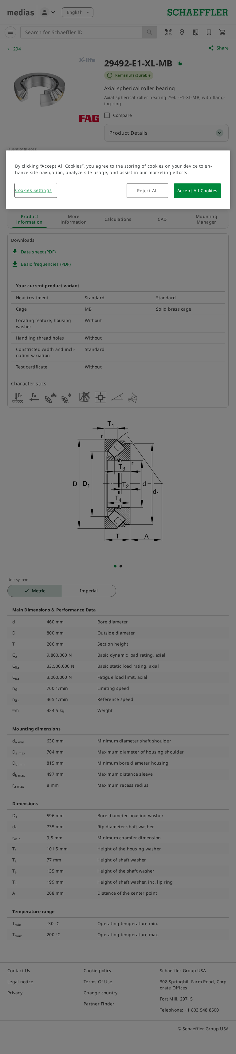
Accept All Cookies (197, 190)
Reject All (147, 190)
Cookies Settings (33, 190)
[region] (118, 179)
